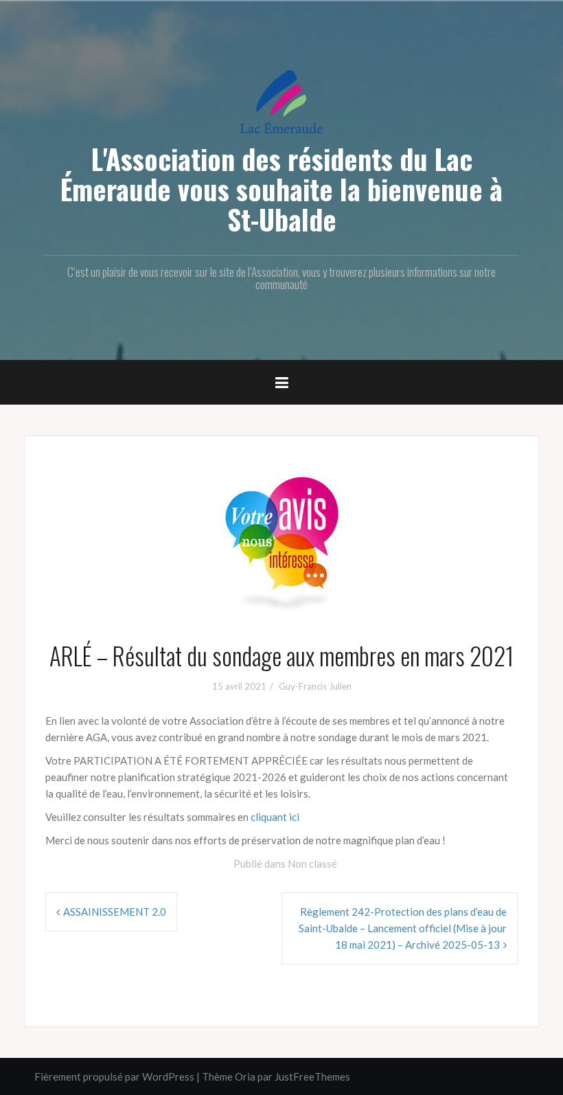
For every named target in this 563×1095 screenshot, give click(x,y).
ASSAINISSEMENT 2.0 (114, 911)
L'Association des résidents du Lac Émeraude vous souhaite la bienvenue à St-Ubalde (281, 189)
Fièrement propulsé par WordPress (114, 1076)
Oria (245, 1076)
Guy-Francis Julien (315, 686)
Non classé (312, 863)
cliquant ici (275, 817)
